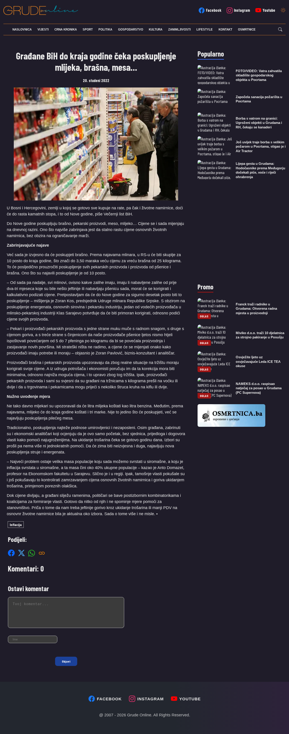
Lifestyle (204, 29)
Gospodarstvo (130, 29)
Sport (88, 29)
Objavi (66, 661)
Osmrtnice (247, 29)
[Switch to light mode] (283, 11)
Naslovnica (22, 29)
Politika (105, 29)
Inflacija (16, 524)
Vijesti (43, 29)
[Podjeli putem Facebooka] (11, 553)
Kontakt (225, 29)
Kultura (155, 29)
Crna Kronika (65, 29)
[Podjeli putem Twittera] (21, 553)
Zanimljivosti (179, 29)
